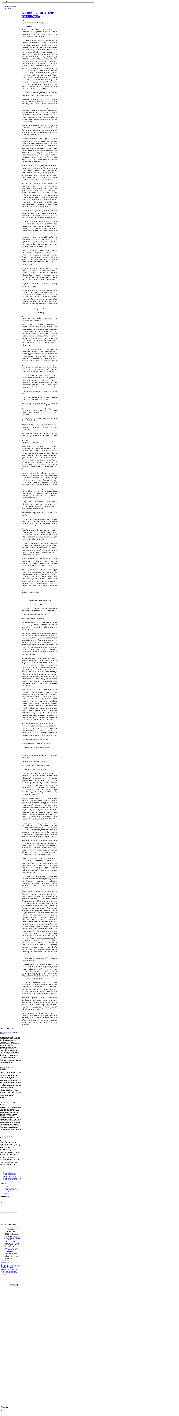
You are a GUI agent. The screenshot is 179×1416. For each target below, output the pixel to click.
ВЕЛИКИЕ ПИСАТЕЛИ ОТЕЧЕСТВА (38, 14)
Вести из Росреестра (9, 1174)
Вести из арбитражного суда (12, 1176)
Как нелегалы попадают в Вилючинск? (12, 1228)
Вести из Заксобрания (10, 1179)
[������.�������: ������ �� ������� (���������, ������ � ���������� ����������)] (11, 1265)
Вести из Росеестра (9, 1173)
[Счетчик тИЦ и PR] (13, 1286)
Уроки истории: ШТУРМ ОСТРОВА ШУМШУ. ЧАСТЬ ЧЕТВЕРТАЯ (11, 1249)
